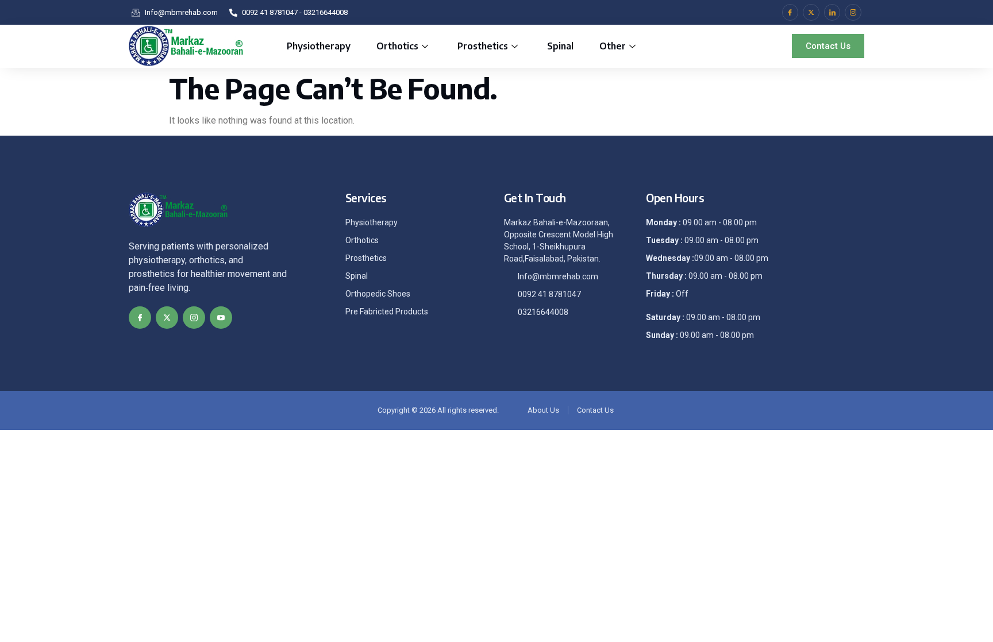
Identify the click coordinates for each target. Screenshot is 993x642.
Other (612, 46)
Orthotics (397, 46)
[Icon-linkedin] (832, 12)
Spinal (560, 46)
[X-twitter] (811, 12)
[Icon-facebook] (790, 12)
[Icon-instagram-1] (853, 12)
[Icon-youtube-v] (221, 317)
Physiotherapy (319, 46)
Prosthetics (482, 46)
